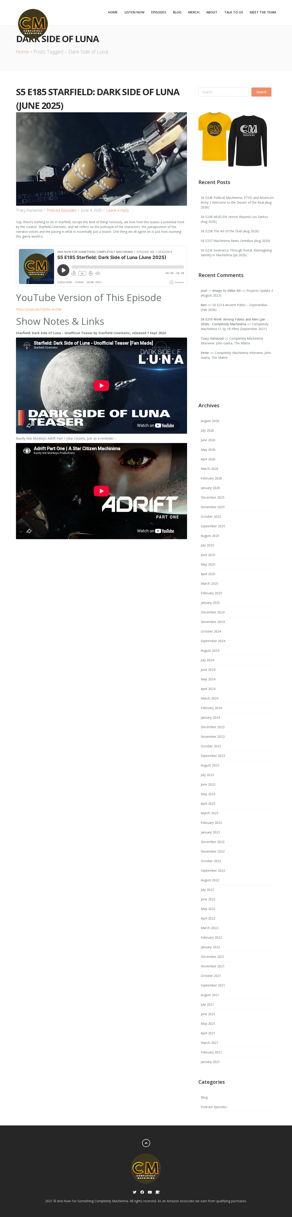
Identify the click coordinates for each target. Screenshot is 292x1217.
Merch (193, 12)
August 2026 (210, 421)
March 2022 (209, 928)
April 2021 (208, 1033)
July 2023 (207, 775)
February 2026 (211, 478)
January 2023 (210, 832)
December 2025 (212, 497)
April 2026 (208, 459)
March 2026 (209, 468)
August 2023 (210, 765)
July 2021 (207, 1004)
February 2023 (211, 822)
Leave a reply (117, 210)
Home (113, 12)
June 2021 (208, 1014)
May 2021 (208, 1023)
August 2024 (210, 650)
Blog (177, 12)
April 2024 (208, 689)
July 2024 (207, 660)
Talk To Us (233, 12)
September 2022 (213, 870)
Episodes (158, 12)
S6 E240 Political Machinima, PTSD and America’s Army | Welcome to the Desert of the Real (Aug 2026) (237, 202)
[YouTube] (150, 1192)
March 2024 (209, 698)
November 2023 (213, 736)
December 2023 (212, 727)
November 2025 (213, 507)
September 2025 (213, 526)
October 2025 (211, 516)
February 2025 (211, 593)
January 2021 (210, 1062)
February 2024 (211, 708)
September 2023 (213, 755)
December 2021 (212, 956)
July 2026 (207, 430)
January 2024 (210, 717)
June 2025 (208, 555)
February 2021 (211, 1052)
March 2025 (209, 583)
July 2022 (207, 889)
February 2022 (211, 937)
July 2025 (207, 545)
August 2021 (210, 995)
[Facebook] (142, 1192)
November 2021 (213, 966)
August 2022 (210, 880)
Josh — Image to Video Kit (221, 290)
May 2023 (208, 794)
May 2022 (208, 909)
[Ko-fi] (157, 1192)
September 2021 (213, 985)
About (211, 12)
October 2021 (211, 976)
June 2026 (208, 440)
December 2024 (212, 612)
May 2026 (208, 449)
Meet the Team (263, 12)
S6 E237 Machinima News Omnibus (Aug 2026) (235, 240)
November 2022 (213, 851)
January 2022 (210, 947)
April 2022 (208, 918)
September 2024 (213, 641)
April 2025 (208, 574)
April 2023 (208, 803)
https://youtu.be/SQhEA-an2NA (39, 309)
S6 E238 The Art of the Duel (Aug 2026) (230, 231)
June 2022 (208, 899)
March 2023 (209, 813)
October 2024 (211, 631)
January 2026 (210, 488)
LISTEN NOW (134, 12)
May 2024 (208, 679)
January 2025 (210, 602)
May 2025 (208, 564)
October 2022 (211, 861)
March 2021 (209, 1042)
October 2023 (211, 746)
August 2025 (210, 535)
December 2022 (212, 842)
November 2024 (213, 622)
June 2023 (208, 784)
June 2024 (208, 669)
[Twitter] (134, 1192)
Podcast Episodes (61, 210)
